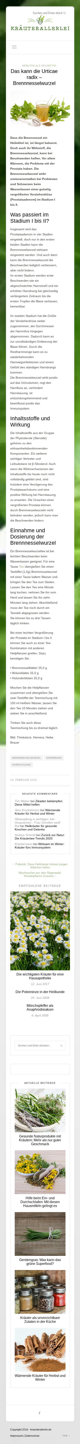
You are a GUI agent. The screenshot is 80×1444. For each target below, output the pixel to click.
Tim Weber (22, 801)
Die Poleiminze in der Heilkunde (40, 992)
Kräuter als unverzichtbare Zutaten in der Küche (40, 1319)
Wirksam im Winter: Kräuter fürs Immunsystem (39, 845)
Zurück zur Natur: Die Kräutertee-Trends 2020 (40, 836)
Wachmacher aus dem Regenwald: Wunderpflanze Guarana (40, 874)
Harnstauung (21, 765)
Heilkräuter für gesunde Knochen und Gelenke (36, 827)
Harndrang (54, 758)
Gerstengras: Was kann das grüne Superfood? (40, 1262)
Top (65, 1436)
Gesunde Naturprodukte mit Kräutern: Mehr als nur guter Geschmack (40, 1140)
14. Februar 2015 (23, 780)
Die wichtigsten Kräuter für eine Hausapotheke (40, 976)
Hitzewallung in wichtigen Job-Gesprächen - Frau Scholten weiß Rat (37, 822)
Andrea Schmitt (25, 835)
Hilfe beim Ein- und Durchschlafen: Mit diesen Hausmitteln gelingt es (40, 1202)
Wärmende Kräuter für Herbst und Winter (37, 811)
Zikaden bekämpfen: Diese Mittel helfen (39, 802)
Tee (21, 566)
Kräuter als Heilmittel (39, 65)
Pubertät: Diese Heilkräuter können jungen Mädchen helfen (41, 866)
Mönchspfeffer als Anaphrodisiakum (40, 1007)
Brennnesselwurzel (26, 758)
